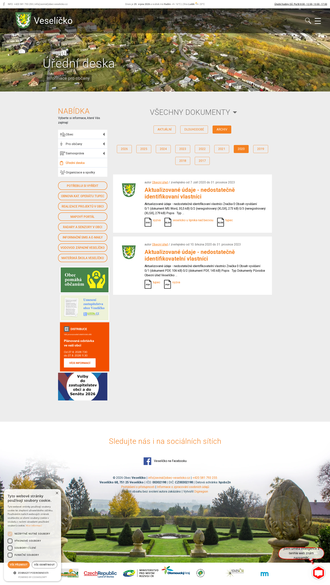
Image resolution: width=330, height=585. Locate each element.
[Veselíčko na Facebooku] (4, 4)
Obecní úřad (160, 182)
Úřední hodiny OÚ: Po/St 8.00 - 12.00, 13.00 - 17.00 (300, 4)
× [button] (56, 493)
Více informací (34, 525)
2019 (260, 149)
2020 (241, 149)
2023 (182, 149)
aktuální (165, 129)
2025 (143, 149)
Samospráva (75, 153)
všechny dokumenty (190, 112)
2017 (202, 161)
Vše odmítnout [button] (44, 564)
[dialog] (32, 535)
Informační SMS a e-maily (83, 237)
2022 (202, 149)
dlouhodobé (194, 129)
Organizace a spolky (80, 172)
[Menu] (318, 21)
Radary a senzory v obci (82, 227)
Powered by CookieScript (32, 577)
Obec (69, 134)
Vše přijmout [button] (18, 564)
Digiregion (201, 491)
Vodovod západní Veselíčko (83, 248)
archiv (222, 129)
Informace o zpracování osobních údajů (183, 487)
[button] (32, 573)
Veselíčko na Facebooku (170, 461)
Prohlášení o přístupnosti (137, 487)
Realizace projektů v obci (83, 206)
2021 (221, 149)
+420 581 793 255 (204, 478)
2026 (124, 149)
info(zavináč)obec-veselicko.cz (169, 478)
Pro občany (74, 144)
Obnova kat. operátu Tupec (82, 196)
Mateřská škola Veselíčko (82, 258)
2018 (182, 161)
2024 (163, 149)
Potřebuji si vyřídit (82, 186)
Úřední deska (75, 163)
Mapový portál (82, 217)
